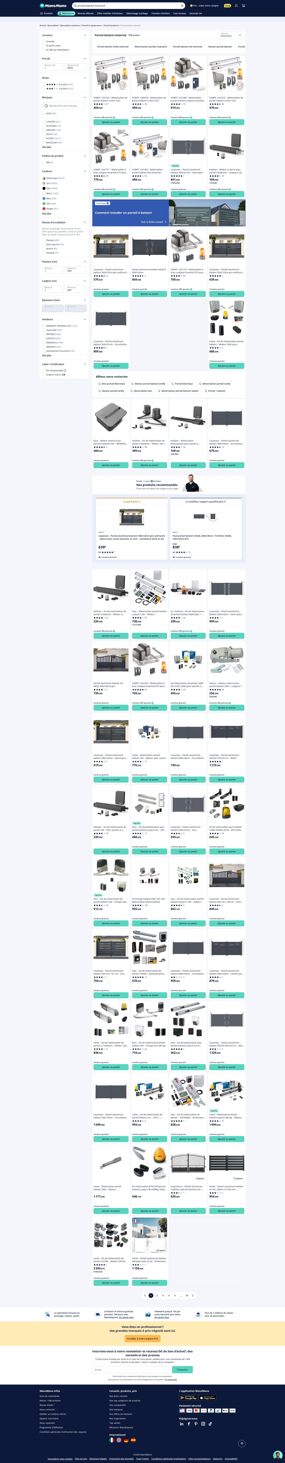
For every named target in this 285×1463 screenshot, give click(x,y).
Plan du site (81, 1458)
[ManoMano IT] (111, 1440)
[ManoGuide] (278, 1455)
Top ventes (114, 1423)
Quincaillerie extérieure (70, 25)
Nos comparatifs (117, 1405)
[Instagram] (203, 1423)
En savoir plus (171, 1379)
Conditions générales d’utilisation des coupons (63, 1431)
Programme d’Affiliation (51, 1427)
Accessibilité (231, 1458)
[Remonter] (242, 1443)
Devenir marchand (49, 1418)
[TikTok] (210, 1423)
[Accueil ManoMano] (53, 5)
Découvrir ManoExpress (121, 1427)
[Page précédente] (145, 1295)
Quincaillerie (53, 25)
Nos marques (116, 1409)
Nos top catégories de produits (124, 1400)
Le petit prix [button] (130, 501)
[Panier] (243, 5)
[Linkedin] (181, 1423)
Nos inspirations (117, 1418)
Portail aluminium (111, 25)
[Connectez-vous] (236, 5)
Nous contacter (47, 1409)
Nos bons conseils (118, 1396)
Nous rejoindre (47, 1423)
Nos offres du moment (120, 1414)
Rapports (217, 1458)
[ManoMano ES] (133, 1440)
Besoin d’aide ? (47, 1405)
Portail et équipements (92, 25)
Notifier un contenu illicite (53, 1414)
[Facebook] (188, 1423)
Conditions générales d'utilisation (168, 1458)
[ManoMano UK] (119, 1440)
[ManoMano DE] (126, 1440)
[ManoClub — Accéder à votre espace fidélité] (227, 5)
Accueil (43, 25)
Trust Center (142, 1458)
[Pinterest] (196, 1423)
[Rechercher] (75, 6)
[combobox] (231, 35)
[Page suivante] (192, 1295)
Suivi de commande (49, 1396)
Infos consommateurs (199, 1458)
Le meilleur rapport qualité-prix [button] (204, 501)
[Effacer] (182, 5)
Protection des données (121, 1458)
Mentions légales (98, 1458)
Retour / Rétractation (50, 1400)
